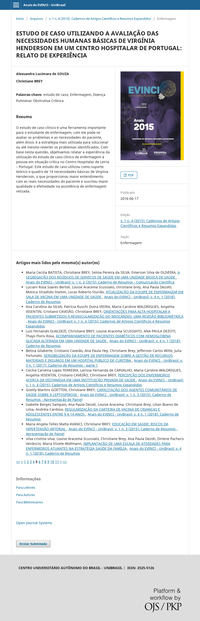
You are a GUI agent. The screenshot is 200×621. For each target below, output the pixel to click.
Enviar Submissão (33, 544)
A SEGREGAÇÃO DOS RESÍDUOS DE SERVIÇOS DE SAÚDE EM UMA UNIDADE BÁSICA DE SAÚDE (103, 275)
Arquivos (36, 18)
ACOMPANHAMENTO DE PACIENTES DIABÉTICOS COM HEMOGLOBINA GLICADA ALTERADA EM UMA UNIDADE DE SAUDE (98, 338)
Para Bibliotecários (29, 502)
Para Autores (25, 495)
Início (20, 18)
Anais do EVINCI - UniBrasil (44, 5)
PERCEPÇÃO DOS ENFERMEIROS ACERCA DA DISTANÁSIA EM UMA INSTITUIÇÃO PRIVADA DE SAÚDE (98, 377)
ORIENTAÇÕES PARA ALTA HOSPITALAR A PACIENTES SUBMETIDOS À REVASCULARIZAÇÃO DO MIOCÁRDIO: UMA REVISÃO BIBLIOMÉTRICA (104, 314)
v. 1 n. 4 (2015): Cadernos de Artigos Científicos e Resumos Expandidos (100, 18)
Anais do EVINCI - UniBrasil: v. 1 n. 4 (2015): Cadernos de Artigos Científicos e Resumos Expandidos (105, 382)
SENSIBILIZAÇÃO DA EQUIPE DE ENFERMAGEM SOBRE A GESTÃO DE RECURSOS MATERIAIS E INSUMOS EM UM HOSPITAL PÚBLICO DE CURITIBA (99, 358)
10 (52, 461)
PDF (130, 175)
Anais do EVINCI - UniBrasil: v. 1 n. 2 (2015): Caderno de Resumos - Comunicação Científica (100, 282)
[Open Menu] (16, 5)
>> (65, 461)
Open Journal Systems (34, 522)
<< (18, 461)
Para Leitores (25, 487)
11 (57, 461)
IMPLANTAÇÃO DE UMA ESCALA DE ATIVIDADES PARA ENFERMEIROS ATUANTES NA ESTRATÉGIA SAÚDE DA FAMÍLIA (98, 446)
